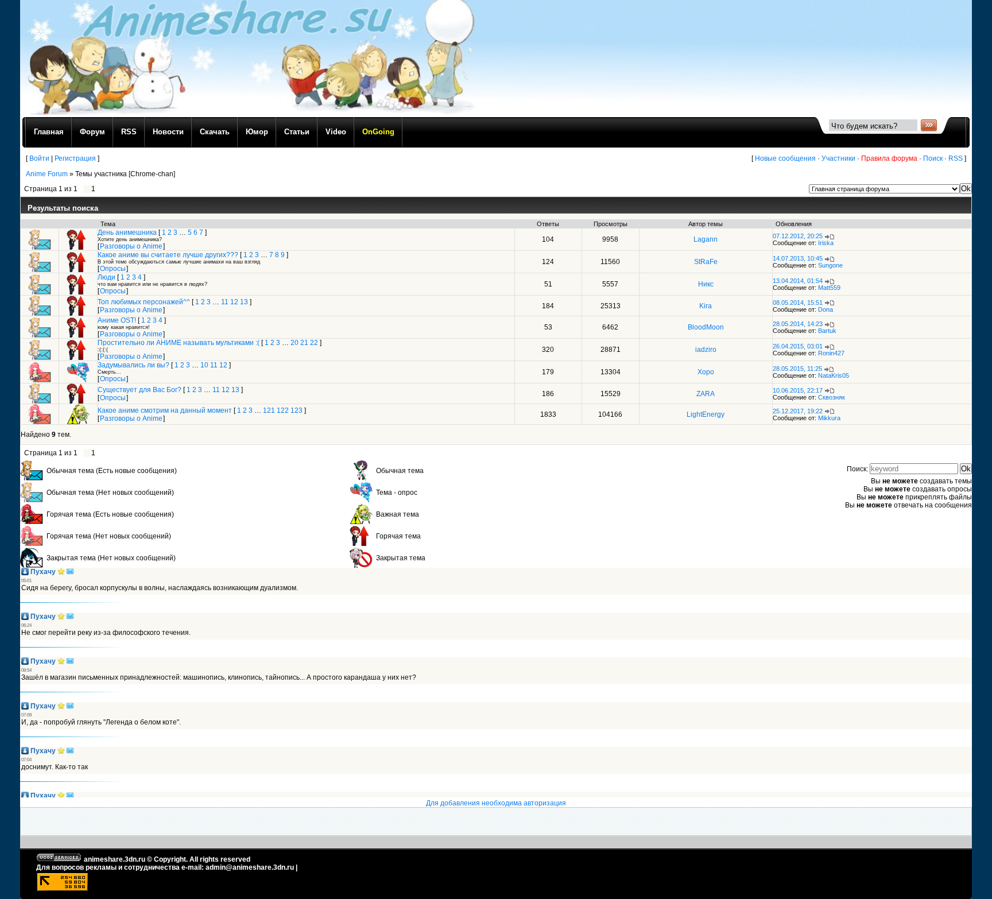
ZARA (705, 394)
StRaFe (706, 262)
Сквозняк (831, 397)
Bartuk (827, 330)
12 (234, 302)
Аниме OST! (117, 320)
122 (283, 410)
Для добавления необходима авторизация (496, 803)
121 (269, 410)
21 (304, 343)
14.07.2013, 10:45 (798, 258)
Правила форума (889, 158)
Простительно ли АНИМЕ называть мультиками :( (178, 343)
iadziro (705, 350)
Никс (706, 284)
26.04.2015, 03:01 (798, 346)
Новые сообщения (785, 158)
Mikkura (829, 417)
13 (244, 302)
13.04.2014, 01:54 (798, 280)
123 (296, 410)
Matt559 (829, 287)
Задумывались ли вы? (133, 365)
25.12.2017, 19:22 (798, 411)
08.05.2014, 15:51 (798, 302)
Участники (838, 158)
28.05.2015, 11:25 (797, 368)
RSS (955, 158)
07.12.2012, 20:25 (798, 235)
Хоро (706, 372)
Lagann (705, 239)
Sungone (830, 265)
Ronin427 (831, 353)
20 (294, 343)
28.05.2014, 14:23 (798, 323)
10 (204, 365)
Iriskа (826, 242)
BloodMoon (706, 327)
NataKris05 (833, 375)
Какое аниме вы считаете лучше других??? (168, 255)
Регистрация (75, 158)
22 (314, 343)
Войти (39, 158)
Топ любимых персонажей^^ (144, 302)
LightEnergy (705, 414)
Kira (705, 306)
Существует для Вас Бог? (139, 390)
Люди (106, 277)
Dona (825, 309)
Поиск (933, 158)
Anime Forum (47, 174)
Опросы (113, 269)
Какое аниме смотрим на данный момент (165, 410)
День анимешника (127, 232)
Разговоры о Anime (131, 246)
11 (224, 302)
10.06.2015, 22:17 (798, 390)
